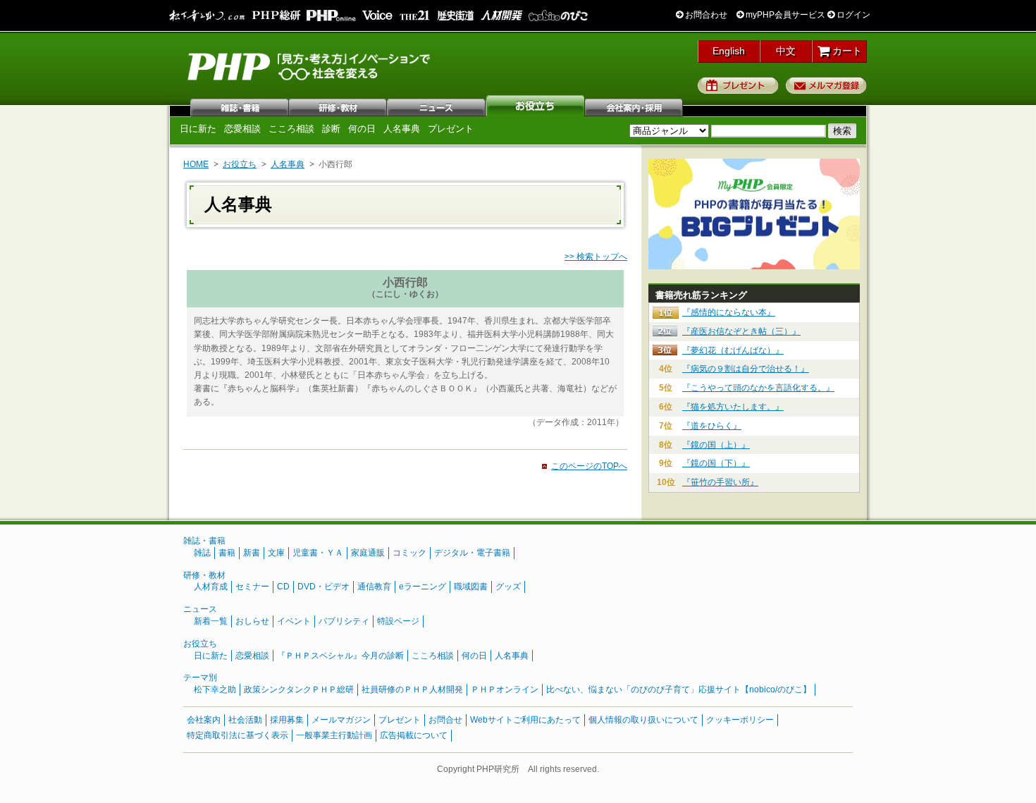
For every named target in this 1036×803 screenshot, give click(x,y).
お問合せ (445, 720)
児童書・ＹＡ (317, 553)
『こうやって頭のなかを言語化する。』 (758, 388)
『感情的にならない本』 (728, 312)
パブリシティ (344, 621)
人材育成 (211, 586)
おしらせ (252, 621)
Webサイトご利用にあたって (525, 720)
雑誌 (239, 105)
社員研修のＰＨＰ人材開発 (412, 689)
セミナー (252, 586)
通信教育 (374, 586)
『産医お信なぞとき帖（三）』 (741, 331)
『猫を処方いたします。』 (733, 407)
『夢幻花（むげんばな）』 (733, 350)
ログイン (852, 15)
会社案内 (634, 105)
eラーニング (422, 586)
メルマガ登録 (826, 85)
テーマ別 (200, 677)
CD (283, 586)
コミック (409, 553)
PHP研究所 (310, 65)
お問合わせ (705, 15)
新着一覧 (211, 621)
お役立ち (535, 105)
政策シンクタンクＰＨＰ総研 (299, 689)
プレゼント (738, 85)
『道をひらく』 (711, 426)
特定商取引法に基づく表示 (237, 735)
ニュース (437, 105)
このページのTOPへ (589, 466)
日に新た (198, 128)
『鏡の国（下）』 (716, 463)
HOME (196, 164)
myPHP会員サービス (784, 15)
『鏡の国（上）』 (716, 445)
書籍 (226, 553)
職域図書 (471, 586)
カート (846, 50)
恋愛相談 (242, 128)
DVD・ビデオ (323, 586)
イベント (294, 621)
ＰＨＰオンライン (504, 689)
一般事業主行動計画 (334, 735)
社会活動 (245, 720)
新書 (251, 553)
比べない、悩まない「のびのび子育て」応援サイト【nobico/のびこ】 (678, 689)
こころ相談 (291, 128)
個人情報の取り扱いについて (643, 720)
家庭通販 (368, 553)
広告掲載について (414, 735)
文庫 (276, 553)
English (729, 50)
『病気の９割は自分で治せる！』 (745, 369)
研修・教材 (338, 105)
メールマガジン (341, 720)
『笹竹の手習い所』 (720, 482)
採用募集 (287, 720)
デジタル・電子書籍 (472, 553)
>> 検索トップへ (596, 257)
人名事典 (401, 128)
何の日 (362, 128)
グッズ (508, 586)
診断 (331, 128)
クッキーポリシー (740, 720)
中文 (786, 50)
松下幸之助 (215, 689)
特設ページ (398, 621)
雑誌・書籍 (204, 541)
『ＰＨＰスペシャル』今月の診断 (340, 656)
